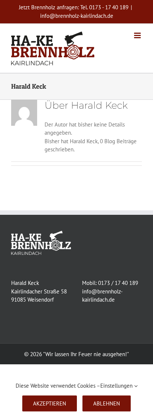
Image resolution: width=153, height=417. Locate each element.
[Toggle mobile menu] (138, 35)
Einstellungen (117, 385)
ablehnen (106, 403)
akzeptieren (49, 403)
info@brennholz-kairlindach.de (76, 15)
